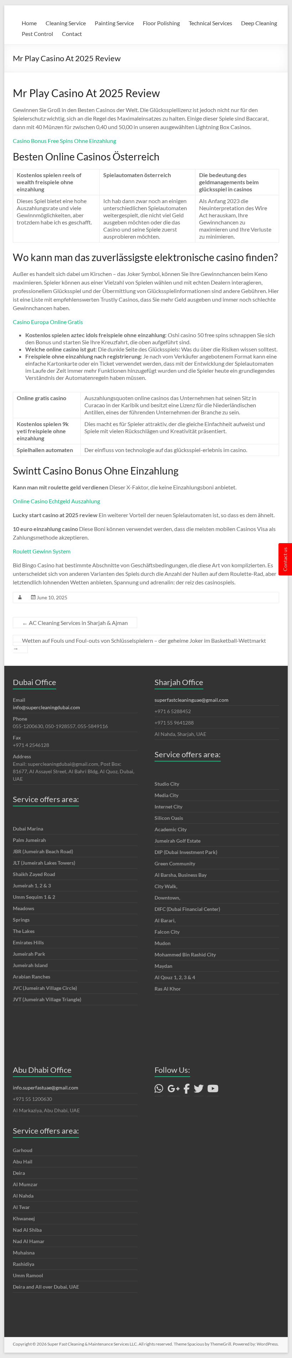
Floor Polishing (161, 23)
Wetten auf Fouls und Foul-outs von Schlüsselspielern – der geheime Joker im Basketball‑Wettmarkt (139, 644)
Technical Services (210, 23)
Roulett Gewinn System (42, 551)
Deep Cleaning (259, 23)
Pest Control (37, 33)
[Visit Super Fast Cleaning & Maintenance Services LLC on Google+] (173, 1090)
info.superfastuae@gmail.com (45, 1087)
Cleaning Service (66, 23)
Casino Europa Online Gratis (48, 321)
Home (29, 23)
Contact (72, 33)
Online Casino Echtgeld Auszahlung (56, 501)
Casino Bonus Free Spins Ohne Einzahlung (64, 140)
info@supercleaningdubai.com (46, 707)
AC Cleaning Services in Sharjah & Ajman (75, 622)
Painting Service (114, 23)
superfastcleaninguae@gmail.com (192, 700)
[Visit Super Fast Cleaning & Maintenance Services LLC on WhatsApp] (159, 1090)
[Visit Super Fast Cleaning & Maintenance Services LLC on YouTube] (213, 1090)
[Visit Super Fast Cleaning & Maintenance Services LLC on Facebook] (186, 1090)
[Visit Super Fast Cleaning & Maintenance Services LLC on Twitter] (199, 1090)
